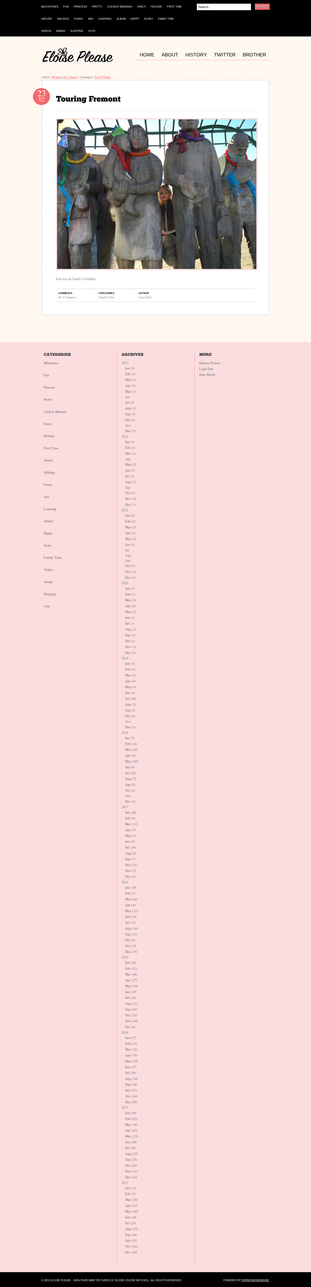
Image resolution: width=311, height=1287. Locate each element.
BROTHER (254, 54)
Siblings (49, 472)
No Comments (67, 297)
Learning (50, 508)
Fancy (48, 423)
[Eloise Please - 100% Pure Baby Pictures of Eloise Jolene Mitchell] (77, 61)
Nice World (207, 374)
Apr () (130, 385)
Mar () (130, 379)
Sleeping (50, 594)
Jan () (130, 368)
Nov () (130, 498)
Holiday (49, 436)
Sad (46, 496)
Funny (48, 484)
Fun (46, 375)
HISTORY (196, 54)
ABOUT (170, 54)
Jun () (130, 470)
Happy (48, 533)
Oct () (130, 419)
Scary (48, 545)
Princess (49, 387)
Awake (48, 581)
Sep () (130, 414)
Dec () (130, 430)
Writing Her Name (64, 77)
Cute (47, 606)
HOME (147, 54)
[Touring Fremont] (88, 98)
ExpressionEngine (255, 1280)
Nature (48, 460)
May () (130, 391)
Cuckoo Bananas (55, 411)
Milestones (51, 363)
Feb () (130, 374)
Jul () (129, 402)
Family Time (106, 297)
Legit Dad (145, 297)
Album (48, 521)
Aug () (130, 408)
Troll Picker (102, 77)
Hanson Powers (209, 363)
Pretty (48, 399)
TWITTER (224, 54)
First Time (51, 448)
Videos (48, 569)
